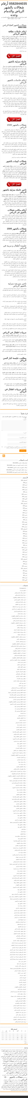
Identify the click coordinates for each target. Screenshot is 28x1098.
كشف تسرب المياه (22, 973)
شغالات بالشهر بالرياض (21, 803)
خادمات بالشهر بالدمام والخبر (20, 734)
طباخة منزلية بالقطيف (21, 843)
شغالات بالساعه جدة (21, 792)
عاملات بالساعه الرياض (21, 866)
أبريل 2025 (25, 512)
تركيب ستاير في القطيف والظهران (18, 616)
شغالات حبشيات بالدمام (16, 1080)
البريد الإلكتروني (22, 437)
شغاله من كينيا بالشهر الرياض (22, 1086)
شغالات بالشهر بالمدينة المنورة (19, 810)
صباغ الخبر (23, 829)
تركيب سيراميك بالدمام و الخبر (19, 620)
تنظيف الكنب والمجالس (21, 674)
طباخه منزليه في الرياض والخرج (19, 854)
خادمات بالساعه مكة (21, 725)
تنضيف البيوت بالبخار (21, 664)
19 (17, 1037)
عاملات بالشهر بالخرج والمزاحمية (19, 878)
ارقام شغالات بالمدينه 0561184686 (20, 462)
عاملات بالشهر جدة (22, 891)
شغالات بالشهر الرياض (10, 1065)
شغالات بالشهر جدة (22, 817)
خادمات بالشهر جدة (22, 745)
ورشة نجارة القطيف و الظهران (19, 1019)
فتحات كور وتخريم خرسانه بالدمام (19, 942)
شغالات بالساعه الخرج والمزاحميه (19, 783)
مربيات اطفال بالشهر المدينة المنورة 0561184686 (16, 469)
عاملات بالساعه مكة (21, 871)
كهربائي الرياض (22, 980)
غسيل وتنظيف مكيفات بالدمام (19, 940)
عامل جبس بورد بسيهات (21, 857)
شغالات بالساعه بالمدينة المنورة (19, 787)
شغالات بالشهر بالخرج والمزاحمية (19, 799)
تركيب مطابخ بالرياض (21, 625)
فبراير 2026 (24, 489)
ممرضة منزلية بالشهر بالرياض (19, 1005)
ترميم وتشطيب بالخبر (21, 639)
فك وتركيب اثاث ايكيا (21, 963)
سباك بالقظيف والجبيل (21, 766)
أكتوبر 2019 (24, 580)
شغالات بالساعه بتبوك (21, 789)
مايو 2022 (25, 563)
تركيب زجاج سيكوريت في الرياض (19, 609)
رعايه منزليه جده (22, 764)
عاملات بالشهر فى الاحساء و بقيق (19, 894)
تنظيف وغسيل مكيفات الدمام (20, 680)
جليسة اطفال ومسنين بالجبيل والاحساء (18, 694)
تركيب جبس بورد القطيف (20, 604)
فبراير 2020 (24, 577)
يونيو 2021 (25, 573)
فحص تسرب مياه (22, 961)
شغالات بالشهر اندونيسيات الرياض (19, 1066)
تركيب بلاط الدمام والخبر (20, 602)
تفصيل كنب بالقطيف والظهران (19, 653)
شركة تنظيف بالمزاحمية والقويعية (19, 773)
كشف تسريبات (23, 975)
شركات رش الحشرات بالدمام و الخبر (18, 771)
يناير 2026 (25, 491)
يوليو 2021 (25, 570)
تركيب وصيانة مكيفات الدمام (20, 629)
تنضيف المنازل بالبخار (21, 669)
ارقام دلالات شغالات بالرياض (15, 1051)
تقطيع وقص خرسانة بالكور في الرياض (18, 660)
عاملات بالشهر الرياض (21, 354)
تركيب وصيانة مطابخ (21, 627)
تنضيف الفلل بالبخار (22, 667)
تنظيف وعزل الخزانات (21, 678)
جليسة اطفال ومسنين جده (20, 708)
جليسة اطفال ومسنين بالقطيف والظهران (17, 701)
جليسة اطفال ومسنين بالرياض (19, 699)
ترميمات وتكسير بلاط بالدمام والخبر (18, 646)
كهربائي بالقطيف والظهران (20, 987)
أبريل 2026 (25, 485)
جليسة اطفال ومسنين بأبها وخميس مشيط (17, 692)
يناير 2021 (25, 575)
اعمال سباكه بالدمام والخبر (20, 592)
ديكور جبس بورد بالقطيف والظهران (18, 755)
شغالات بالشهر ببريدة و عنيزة (20, 813)
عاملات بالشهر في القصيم (20, 901)
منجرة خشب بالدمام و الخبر (20, 1010)
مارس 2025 (24, 515)
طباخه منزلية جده (22, 852)
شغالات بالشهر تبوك (21, 815)
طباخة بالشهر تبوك (22, 838)
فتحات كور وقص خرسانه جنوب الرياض (18, 949)
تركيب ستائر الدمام (22, 613)
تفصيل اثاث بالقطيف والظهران (19, 650)
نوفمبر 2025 (24, 496)
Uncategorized (22, 588)
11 (21, 1036)
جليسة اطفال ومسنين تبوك (20, 706)
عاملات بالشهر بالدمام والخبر (20, 880)
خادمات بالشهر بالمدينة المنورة (19, 738)
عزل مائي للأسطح (22, 926)
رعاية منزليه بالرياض (21, 759)
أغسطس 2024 (24, 529)
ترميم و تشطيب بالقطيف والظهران (18, 636)
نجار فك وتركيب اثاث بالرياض (20, 1017)
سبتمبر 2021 (24, 566)
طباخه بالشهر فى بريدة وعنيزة (19, 847)
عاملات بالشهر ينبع (22, 903)
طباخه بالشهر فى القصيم (20, 845)
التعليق (24, 419)
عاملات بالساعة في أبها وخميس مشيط (18, 864)
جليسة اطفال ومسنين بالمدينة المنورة (18, 704)
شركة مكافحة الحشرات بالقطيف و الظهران (17, 776)
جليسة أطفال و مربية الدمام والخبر (18, 687)
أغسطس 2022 (24, 559)
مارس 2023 (24, 554)
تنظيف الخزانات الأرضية (21, 671)
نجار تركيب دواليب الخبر (21, 1014)
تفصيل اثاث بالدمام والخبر (20, 648)
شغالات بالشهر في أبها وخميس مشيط (18, 822)
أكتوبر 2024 (24, 524)
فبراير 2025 (24, 517)
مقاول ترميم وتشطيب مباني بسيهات (18, 996)
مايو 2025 (25, 510)
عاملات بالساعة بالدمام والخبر (19, 861)
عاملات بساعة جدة (22, 905)
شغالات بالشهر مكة (22, 824)
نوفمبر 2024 (24, 522)
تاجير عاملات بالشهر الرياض (20, 599)
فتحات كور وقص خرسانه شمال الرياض (18, 954)
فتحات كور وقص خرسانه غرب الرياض (18, 956)
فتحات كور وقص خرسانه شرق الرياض (18, 952)
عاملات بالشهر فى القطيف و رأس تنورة (17, 896)
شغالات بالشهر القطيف (21, 794)
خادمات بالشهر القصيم (21, 729)
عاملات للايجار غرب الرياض (20, 917)
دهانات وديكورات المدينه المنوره (19, 752)
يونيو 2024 (25, 533)
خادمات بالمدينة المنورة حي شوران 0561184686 (17, 465)
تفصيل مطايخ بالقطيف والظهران (19, 657)
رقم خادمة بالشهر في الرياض (20, 1061)
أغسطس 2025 (24, 503)
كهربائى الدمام (23, 977)
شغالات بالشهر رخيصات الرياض (18, 1070)
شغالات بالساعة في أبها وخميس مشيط (18, 780)
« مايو (26, 1042)
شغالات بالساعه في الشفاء (11, 1063)
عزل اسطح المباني (22, 919)
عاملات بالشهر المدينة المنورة (19, 875)
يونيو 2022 (25, 561)
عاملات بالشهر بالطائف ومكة (20, 882)
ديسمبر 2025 (24, 494)
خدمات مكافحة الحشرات (21, 748)
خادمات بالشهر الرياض (21, 727)
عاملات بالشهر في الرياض (17, 1087)
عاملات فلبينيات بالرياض (21, 908)
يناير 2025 (25, 519)
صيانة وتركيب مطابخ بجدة (20, 836)
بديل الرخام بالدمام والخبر (20, 595)
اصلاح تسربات (23, 590)
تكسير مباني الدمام (22, 662)
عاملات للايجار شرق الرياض (20, 915)
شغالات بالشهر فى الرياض (20, 820)
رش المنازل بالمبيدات (21, 757)
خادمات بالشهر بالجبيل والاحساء (19, 731)
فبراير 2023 (24, 556)
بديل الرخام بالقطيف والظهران (19, 597)
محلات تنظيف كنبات (22, 993)
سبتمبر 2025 (24, 501)
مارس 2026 (24, 487)
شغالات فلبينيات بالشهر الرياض (18, 1081)
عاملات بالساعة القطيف (21, 859)
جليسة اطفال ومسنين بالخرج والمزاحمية (17, 697)
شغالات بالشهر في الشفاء (16, 1075)
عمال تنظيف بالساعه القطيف (20, 933)
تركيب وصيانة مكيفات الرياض (20, 632)
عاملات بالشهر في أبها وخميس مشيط (18, 898)
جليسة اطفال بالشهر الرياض (21, 1058)
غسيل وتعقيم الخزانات (21, 938)
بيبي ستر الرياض (22, 51)
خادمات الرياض (22, 720)
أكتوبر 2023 (24, 549)
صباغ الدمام (23, 831)
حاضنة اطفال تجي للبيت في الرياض (19, 157)
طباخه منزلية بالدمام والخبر (20, 850)
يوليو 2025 (25, 505)
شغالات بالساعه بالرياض (21, 785)
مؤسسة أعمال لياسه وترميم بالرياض (18, 991)
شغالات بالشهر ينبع (22, 827)
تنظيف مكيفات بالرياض (21, 676)
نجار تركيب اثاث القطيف (21, 1012)
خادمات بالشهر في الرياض (9, 1059)
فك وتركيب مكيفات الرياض (20, 970)
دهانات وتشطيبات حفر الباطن (19, 750)
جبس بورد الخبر (22, 683)
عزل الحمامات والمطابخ (21, 922)
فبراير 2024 (24, 543)
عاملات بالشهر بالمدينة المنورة (19, 887)
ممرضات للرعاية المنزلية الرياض (16, 1090)
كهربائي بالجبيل (22, 984)
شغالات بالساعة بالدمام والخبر (19, 778)
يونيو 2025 (25, 508)
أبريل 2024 (25, 538)
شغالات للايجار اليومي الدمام (9, 1085)
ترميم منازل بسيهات (21, 634)
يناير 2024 (25, 545)
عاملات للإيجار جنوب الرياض (20, 910)
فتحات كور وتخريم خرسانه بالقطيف (18, 945)
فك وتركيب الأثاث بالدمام (20, 966)
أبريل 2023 (25, 552)
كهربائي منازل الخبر (22, 989)
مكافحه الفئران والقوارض (20, 1003)
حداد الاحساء (23, 713)
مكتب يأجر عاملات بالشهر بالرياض (15, 1089)
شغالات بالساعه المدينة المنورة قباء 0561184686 (17, 472)
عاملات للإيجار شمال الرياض (20, 912)
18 (21, 1037)
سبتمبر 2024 (24, 526)
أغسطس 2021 (24, 568)
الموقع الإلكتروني (22, 442)
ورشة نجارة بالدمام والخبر (20, 1021)
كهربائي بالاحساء (22, 982)
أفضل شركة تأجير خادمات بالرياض (12, 1049)
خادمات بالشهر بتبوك (21, 743)
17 (25, 1037)
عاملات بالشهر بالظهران (21, 885)
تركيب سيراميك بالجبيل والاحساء (19, 618)
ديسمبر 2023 (24, 547)
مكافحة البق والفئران (21, 998)
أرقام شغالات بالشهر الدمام (22, 1049)
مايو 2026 (25, 482)
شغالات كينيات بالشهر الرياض (15, 1084)
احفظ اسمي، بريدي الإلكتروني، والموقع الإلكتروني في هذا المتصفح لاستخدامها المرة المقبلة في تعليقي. (15, 447)
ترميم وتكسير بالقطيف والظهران (19, 643)
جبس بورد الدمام (22, 685)
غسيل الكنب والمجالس (21, 936)
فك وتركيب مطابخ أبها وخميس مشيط (18, 968)
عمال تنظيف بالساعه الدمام (20, 931)
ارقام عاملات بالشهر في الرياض (9, 1056)
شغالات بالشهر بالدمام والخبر (20, 801)
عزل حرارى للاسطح (22, 924)
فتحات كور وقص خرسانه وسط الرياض (18, 959)
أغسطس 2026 (24, 480)
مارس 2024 (24, 540)
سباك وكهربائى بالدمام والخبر (20, 769)
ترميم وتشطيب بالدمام (21, 641)
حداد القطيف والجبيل (21, 718)
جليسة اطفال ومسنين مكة (20, 711)
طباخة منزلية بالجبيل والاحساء (20, 840)
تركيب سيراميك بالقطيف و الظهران (18, 623)
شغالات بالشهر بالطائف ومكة (20, 806)
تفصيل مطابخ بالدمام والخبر (20, 655)
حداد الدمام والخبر (22, 715)
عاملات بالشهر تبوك (21, 889)
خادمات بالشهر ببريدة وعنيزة (20, 741)
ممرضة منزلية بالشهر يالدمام (20, 1007)
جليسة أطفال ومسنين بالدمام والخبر (18, 690)
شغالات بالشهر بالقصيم (21, 808)
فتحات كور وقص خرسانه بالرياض (19, 947)
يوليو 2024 (25, 531)
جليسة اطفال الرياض (22, 279)
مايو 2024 (25, 536)
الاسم (24, 432)
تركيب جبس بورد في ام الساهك (19, 606)
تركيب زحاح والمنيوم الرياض (20, 611)
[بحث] (4, 456)
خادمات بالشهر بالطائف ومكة (20, 736)
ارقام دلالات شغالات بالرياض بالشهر (14, 1052)
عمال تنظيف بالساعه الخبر (20, 929)
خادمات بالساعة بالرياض (21, 722)
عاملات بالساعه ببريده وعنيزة (20, 868)
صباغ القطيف (23, 834)
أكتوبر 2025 (24, 498)
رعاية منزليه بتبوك (22, 762)
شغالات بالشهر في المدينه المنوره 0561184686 (17, 467)
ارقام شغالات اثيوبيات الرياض (18, 1054)
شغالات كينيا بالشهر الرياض (13, 1083)
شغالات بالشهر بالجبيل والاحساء (19, 796)
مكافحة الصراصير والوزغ (21, 1000)
